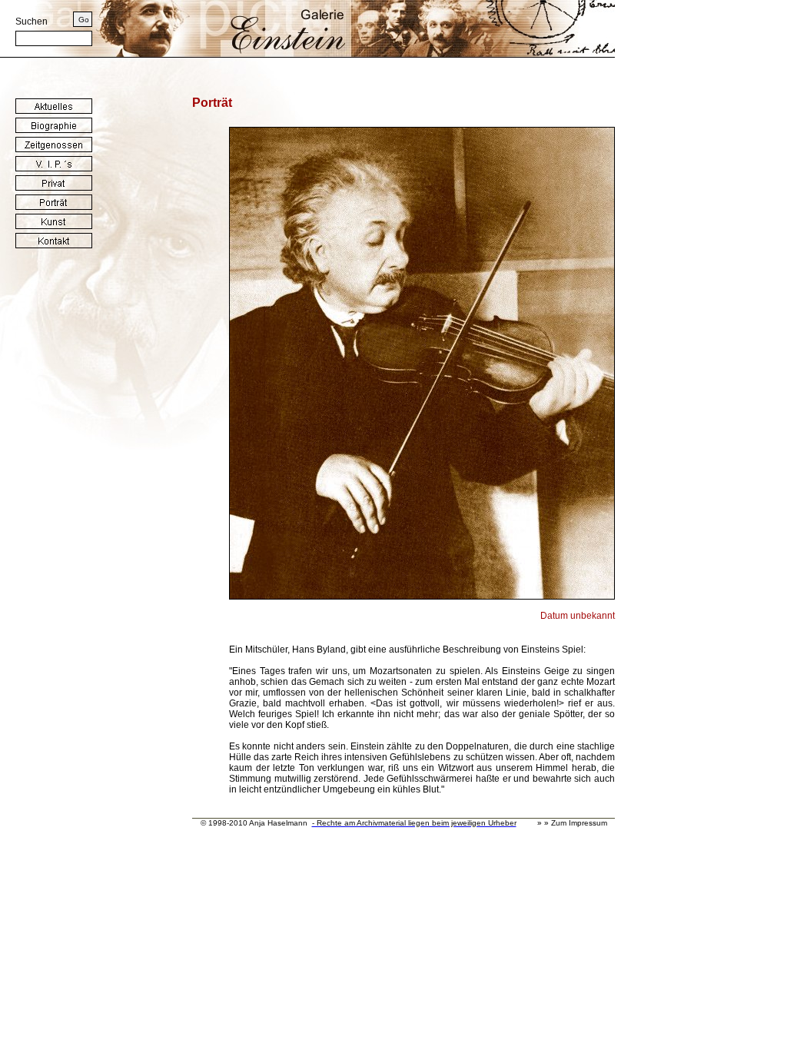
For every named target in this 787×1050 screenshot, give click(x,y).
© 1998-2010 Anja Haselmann (254, 823)
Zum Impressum (579, 823)
